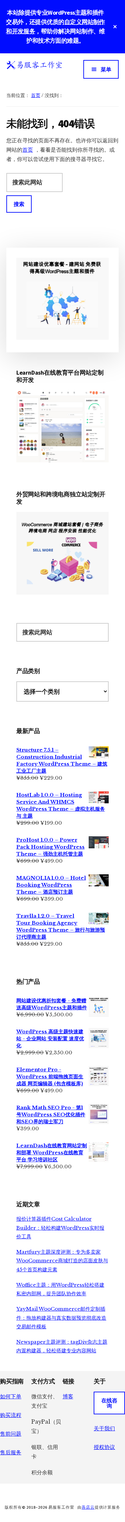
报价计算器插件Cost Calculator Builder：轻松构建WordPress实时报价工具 (60, 1228)
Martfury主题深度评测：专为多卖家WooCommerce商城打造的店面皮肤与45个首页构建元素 (62, 1261)
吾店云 (88, 1507)
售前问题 (10, 1433)
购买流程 (10, 1415)
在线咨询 (109, 1403)
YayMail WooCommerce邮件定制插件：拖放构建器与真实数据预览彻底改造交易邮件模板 (61, 1318)
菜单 (106, 69)
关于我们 (104, 1428)
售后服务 (10, 1452)
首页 (27, 149)
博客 (68, 1396)
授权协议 (104, 1447)
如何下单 (10, 1396)
